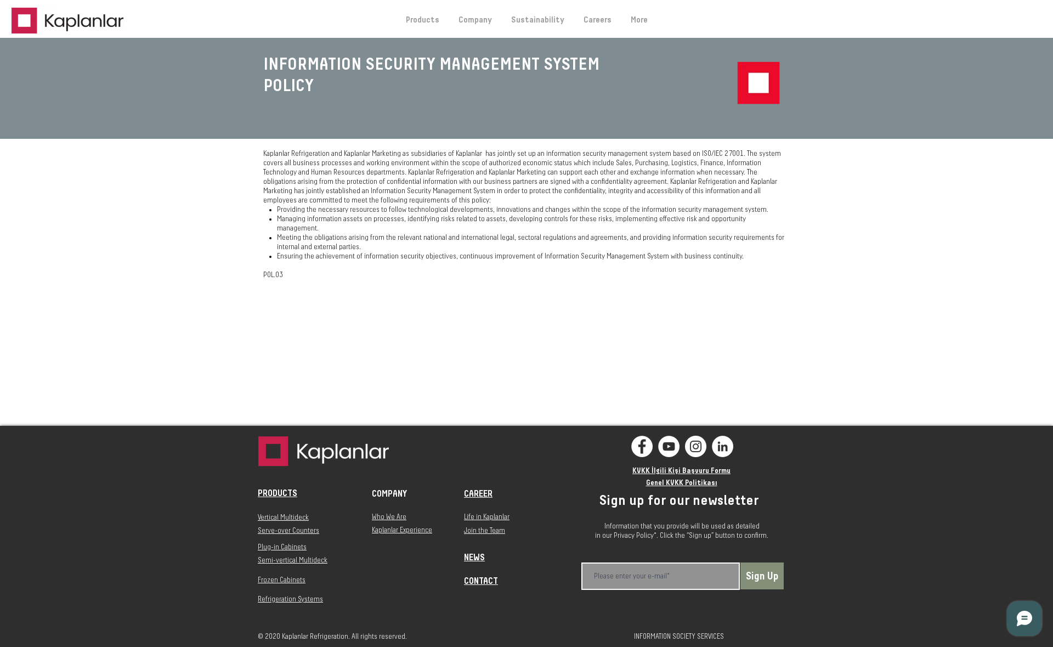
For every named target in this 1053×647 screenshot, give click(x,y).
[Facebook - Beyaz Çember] (642, 446)
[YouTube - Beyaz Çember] (669, 446)
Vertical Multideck (283, 517)
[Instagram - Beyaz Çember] (695, 446)
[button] (475, 20)
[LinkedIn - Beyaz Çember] (722, 446)
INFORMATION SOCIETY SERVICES (679, 636)
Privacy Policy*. (637, 535)
